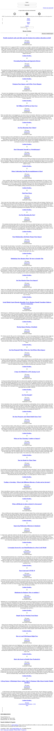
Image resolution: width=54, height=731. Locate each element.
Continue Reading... (27, 55)
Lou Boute (27, 65)
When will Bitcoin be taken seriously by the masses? (27, 504)
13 (27, 704)
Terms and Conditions (8, 729)
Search (28, 22)
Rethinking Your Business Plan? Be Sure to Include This (27, 258)
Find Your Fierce (27, 193)
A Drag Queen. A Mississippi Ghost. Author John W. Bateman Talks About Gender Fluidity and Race (27, 681)
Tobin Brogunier (27, 551)
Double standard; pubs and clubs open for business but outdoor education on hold (27, 38)
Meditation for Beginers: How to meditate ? (27, 592)
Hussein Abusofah (27, 308)
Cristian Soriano (27, 596)
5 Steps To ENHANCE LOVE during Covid (27, 371)
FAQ (2, 729)
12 (26, 704)
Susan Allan (27, 375)
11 (25, 704)
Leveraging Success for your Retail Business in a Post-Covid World (27, 547)
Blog (28, 23)
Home (28, 18)
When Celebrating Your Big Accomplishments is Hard (27, 171)
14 (28, 704)
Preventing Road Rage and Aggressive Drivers (27, 61)
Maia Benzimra (27, 486)
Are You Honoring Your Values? (27, 127)
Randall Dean (27, 619)
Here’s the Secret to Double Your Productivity (27, 659)
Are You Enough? (27, 395)
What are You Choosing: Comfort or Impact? (27, 438)
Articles (28, 20)
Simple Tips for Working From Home (27, 615)
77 (33, 704)
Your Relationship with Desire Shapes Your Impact (27, 237)
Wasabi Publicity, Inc (17, 728)
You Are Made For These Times (27, 460)
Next (27, 705)
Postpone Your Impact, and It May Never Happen (27, 84)
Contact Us (23, 729)
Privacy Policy (17, 729)
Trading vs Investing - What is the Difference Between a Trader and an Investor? (27, 482)
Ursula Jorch (27, 88)
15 (29, 704)
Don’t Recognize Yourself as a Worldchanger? (27, 149)
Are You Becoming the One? (27, 215)
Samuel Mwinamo (27, 574)
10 (24, 704)
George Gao (27, 529)
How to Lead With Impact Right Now (27, 636)
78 (35, 704)
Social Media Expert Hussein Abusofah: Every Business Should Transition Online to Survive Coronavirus (27, 303)
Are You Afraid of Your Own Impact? (27, 280)
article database (14, 724)
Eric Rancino (27, 686)
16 (30, 704)
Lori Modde (27, 42)
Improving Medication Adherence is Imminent (27, 526)
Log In (27, 26)
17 (31, 704)
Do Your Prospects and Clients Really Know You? (27, 416)
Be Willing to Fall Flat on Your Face (27, 106)
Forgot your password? (48, 7)
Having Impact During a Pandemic (27, 327)
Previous (27, 702)
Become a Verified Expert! (47, 33)
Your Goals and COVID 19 (27, 570)
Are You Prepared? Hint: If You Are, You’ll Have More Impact (27, 350)
